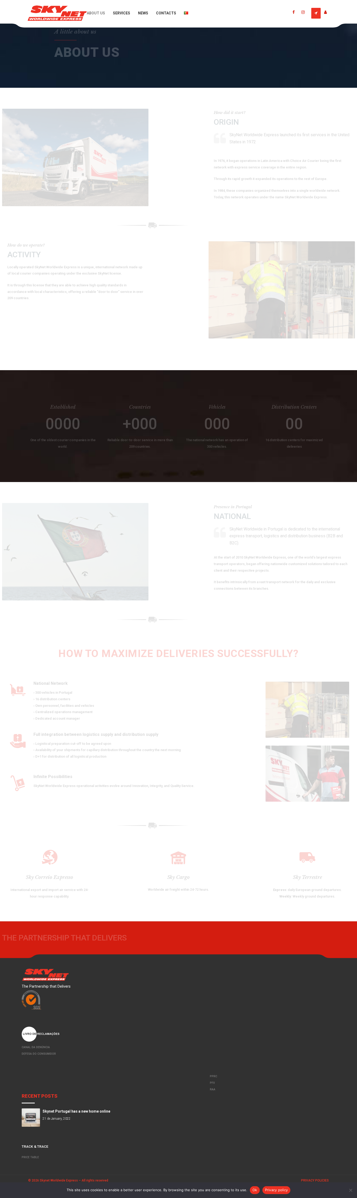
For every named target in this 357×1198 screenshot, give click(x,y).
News (143, 13)
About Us (96, 13)
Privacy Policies (315, 1180)
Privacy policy (276, 1190)
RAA (212, 1089)
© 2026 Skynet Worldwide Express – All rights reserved (68, 1180)
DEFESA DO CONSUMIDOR (39, 1053)
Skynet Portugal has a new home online (76, 1111)
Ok (254, 1190)
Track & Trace (35, 1146)
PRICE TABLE (30, 1157)
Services (121, 13)
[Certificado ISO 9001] (178, 1000)
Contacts (166, 13)
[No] (350, 1190)
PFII (212, 1083)
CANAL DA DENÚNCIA (36, 1047)
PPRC (213, 1076)
